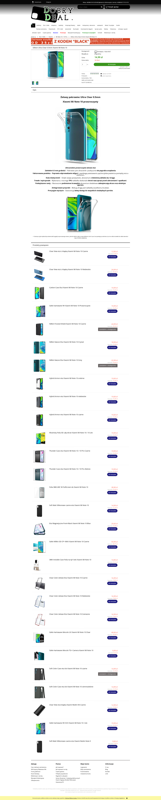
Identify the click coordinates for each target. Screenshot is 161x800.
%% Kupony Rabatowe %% (38, 769)
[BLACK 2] (80, 41)
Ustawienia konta (85, 774)
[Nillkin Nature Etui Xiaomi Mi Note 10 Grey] (40, 365)
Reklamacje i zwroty (37, 776)
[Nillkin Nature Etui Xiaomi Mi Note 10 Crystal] (40, 347)
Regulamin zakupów (61, 776)
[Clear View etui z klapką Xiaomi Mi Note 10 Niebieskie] (40, 275)
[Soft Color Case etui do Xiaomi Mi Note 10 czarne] (40, 674)
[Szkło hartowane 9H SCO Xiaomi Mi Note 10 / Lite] (40, 728)
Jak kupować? (59, 767)
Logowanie (83, 767)
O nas (107, 767)
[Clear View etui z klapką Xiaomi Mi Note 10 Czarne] (40, 257)
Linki (106, 774)
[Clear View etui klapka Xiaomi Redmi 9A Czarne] (40, 710)
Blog (106, 769)
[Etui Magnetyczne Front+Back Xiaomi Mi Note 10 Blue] (40, 529)
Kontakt (107, 771)
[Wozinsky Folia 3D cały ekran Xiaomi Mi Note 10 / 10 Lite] (40, 438)
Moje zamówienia (85, 769)
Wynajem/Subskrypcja (37, 778)
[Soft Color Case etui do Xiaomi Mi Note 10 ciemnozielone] (40, 692)
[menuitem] (38, 25)
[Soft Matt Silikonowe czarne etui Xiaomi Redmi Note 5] (40, 746)
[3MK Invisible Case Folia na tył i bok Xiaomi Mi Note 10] (40, 565)
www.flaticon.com (81, 792)
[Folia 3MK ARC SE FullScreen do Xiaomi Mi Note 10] (40, 492)
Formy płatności (35, 771)
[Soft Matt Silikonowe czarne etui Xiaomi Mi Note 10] (40, 511)
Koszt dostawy (35, 774)
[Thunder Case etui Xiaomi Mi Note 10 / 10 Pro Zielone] (40, 474)
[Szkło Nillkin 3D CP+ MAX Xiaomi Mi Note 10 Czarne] (40, 547)
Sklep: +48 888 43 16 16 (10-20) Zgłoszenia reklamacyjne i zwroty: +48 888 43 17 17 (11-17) (106, 2)
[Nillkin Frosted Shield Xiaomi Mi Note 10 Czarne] (40, 329)
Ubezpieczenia (35, 780)
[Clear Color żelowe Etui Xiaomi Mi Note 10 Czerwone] (40, 619)
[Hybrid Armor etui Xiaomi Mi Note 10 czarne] (40, 420)
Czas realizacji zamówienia (38, 767)
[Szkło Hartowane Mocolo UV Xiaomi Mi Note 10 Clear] (40, 638)
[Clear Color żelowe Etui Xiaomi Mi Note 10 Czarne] (40, 583)
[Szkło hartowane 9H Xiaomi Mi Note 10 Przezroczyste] (40, 311)
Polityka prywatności (62, 774)
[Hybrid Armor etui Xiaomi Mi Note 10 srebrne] (40, 384)
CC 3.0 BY (94, 792)
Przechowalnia (84, 771)
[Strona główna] (53, 13)
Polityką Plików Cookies (71, 798)
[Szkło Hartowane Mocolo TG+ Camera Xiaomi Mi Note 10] (40, 656)
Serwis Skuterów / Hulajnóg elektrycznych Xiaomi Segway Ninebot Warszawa (68, 779)
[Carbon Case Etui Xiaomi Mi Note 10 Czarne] (40, 293)
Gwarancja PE (60, 782)
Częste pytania (60, 771)
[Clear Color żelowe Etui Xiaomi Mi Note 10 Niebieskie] (40, 601)
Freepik (73, 792)
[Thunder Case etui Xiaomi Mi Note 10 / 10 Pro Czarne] (40, 456)
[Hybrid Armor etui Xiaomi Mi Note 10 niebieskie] (40, 402)
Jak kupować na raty (61, 769)
